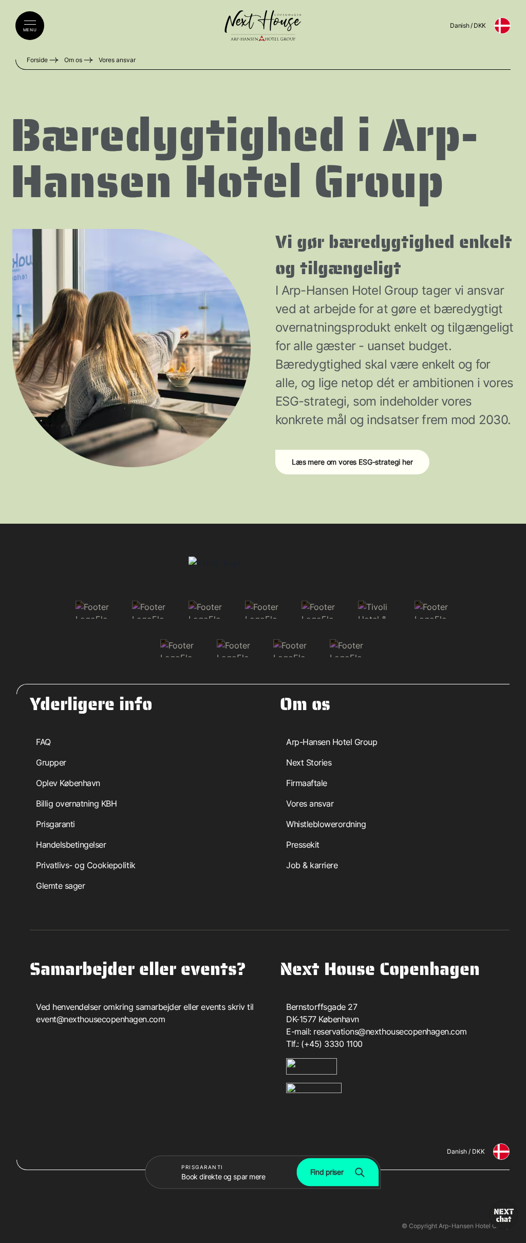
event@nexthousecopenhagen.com (100, 1019)
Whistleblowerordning (326, 824)
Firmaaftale (306, 783)
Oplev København (68, 783)
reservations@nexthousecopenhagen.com (390, 1031)
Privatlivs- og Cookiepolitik (86, 865)
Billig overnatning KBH (76, 803)
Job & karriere (311, 865)
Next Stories (308, 762)
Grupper (51, 762)
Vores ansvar (117, 60)
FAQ (43, 742)
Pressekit (303, 844)
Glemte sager (60, 886)
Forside (37, 60)
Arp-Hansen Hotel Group (331, 742)
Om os (73, 60)
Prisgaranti (55, 824)
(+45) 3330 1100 (332, 1044)
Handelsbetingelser (71, 844)
